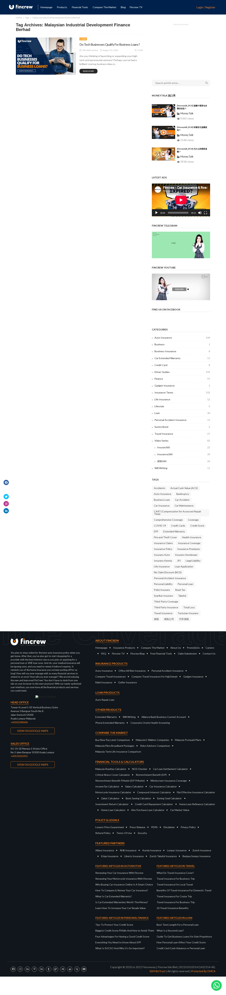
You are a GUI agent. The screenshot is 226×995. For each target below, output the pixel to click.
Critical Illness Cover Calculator (112, 774)
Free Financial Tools (161, 653)
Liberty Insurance (134, 856)
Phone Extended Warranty (110, 722)
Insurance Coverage (189, 543)
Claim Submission (187, 653)
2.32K (140, 50)
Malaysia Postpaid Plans (188, 739)
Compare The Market (153, 647)
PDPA (154, 827)
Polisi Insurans (162, 589)
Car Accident (182, 499)
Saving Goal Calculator (169, 798)
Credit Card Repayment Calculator (154, 804)
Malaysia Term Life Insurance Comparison (118, 751)
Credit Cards (178, 525)
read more (88, 71)
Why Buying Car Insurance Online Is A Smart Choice (124, 884)
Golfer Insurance (127, 682)
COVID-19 (160, 525)
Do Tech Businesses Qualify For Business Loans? (109, 44)
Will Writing (182, 468)
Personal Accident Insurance (182, 419)
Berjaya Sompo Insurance (196, 856)
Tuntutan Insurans (188, 613)
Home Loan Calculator (113, 809)
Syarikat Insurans (163, 595)
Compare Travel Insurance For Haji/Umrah (154, 676)
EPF (156, 531)
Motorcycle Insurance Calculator (113, 792)
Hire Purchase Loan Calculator (147, 809)
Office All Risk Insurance (132, 670)
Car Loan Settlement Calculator (170, 768)
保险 (156, 619)
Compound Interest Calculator (154, 792)
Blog (123, 7)
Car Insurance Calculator (163, 786)
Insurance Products (124, 647)
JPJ (179, 560)
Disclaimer (169, 827)
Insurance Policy (163, 548)
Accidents (159, 488)
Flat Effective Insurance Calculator (196, 792)
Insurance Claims (163, 543)
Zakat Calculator (110, 798)
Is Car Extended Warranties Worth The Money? (121, 902)
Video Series (182, 440)
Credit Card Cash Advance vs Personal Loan (181, 948)
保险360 (183, 461)
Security (142, 832)
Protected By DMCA (203, 971)
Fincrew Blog (137, 653)
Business (182, 344)
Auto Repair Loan (104, 699)
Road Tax (180, 589)
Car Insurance (162, 505)
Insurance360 (183, 454)
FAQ (103, 653)
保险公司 (169, 619)
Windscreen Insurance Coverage (168, 780)
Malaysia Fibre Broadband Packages (114, 745)
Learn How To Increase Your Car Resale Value (120, 908)
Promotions (193, 647)
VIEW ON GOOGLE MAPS (32, 730)
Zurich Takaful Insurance (163, 856)
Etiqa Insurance (109, 856)
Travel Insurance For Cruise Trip (174, 896)
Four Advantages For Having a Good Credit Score (122, 936)
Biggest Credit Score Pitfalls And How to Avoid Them (124, 930)
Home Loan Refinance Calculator (197, 804)
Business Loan (162, 499)
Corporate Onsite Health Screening (150, 722)
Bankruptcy (182, 493)
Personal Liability (163, 583)
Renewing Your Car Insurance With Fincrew (119, 872)
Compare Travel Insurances (110, 676)
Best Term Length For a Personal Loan (178, 924)
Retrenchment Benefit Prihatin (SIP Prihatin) (120, 780)
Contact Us (209, 653)
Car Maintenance (184, 505)
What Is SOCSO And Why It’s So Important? (120, 948)
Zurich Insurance (201, 850)
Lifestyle (182, 406)
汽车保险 (184, 619)
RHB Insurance (128, 850)
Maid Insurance (103, 682)
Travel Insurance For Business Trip (176, 878)
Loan (83, 39)
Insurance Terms (182, 392)
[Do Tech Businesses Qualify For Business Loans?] (46, 56)
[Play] (156, 213)
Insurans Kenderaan (186, 554)
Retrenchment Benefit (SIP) (151, 774)
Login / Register (205, 7)
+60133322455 (19, 755)
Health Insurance (191, 537)
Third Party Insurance (166, 607)
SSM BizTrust (157, 971)
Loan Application (184, 566)
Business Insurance (182, 351)
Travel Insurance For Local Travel (175, 884)
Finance (182, 378)
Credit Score (197, 525)
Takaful (182, 595)
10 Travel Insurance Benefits (173, 908)
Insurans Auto (162, 554)
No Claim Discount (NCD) (168, 572)
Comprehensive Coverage (168, 519)
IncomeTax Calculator (107, 786)
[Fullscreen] (205, 213)
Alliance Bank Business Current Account (163, 716)
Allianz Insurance (104, 850)
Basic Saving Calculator (138, 798)
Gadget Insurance (182, 385)
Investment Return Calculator (112, 804)
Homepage (46, 7)
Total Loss (189, 607)
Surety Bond (182, 426)
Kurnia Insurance (151, 850)
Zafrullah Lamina (90, 50)
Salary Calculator (134, 786)
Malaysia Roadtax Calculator (110, 768)
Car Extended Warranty (182, 358)
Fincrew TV (136, 7)
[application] (181, 200)
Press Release (137, 827)
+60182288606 (19, 722)
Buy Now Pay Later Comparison (112, 739)
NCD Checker (139, 768)
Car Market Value (179, 809)
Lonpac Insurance (177, 850)
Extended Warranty (174, 531)
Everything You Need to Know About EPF (118, 942)
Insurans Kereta (163, 560)
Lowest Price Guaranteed (109, 827)
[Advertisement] (180, 49)
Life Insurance (182, 399)
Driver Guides (182, 371)
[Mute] (200, 213)
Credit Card (182, 365)
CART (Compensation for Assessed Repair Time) (177, 512)
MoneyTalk (186, 113)
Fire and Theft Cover (165, 537)
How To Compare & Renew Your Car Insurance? (121, 890)
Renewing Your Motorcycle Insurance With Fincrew (123, 878)
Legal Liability (193, 560)
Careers (210, 647)
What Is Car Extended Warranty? (113, 896)
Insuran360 (183, 447)
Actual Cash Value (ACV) (184, 488)
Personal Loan (185, 583)
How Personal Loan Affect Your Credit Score (181, 942)
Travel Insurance (182, 433)
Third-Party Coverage (166, 601)
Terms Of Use (124, 832)
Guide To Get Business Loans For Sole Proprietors (184, 936)
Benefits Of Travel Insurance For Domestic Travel (184, 890)
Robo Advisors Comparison (155, 745)
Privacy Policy (188, 827)
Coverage (193, 519)
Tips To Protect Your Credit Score (114, 924)
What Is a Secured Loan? (170, 930)
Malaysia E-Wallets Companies (152, 739)
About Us (175, 647)
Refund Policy (103, 832)
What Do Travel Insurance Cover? (175, 872)
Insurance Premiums (188, 548)
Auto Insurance (182, 337)
